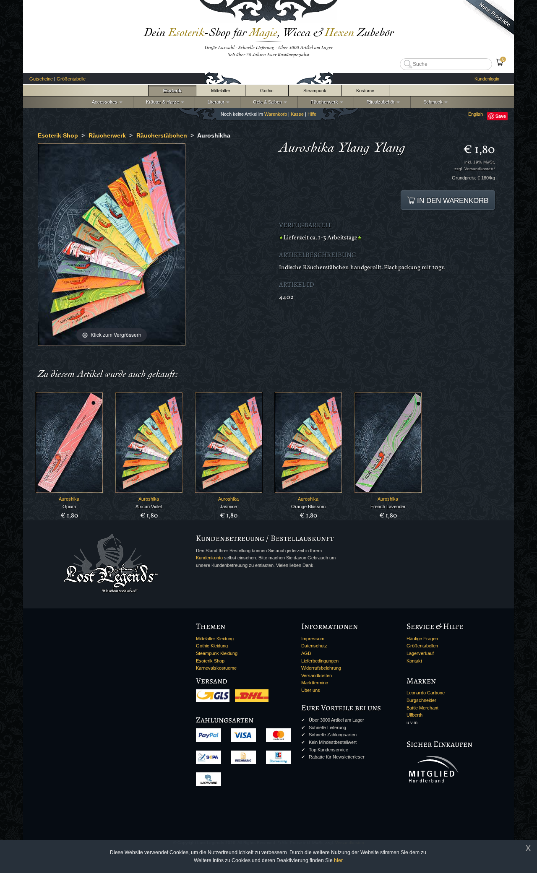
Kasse (297, 114)
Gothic (267, 90)
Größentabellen (422, 645)
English (475, 114)
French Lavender (388, 506)
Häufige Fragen (422, 638)
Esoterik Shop (210, 660)
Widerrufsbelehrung (321, 667)
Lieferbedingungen (320, 660)
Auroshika (69, 498)
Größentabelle (71, 78)
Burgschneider (421, 700)
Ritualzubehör (379, 101)
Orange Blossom (308, 506)
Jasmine (228, 506)
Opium (69, 506)
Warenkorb (275, 114)
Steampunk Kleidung (216, 653)
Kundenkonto (209, 557)
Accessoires (103, 101)
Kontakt (414, 660)
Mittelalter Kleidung (215, 638)
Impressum (312, 638)
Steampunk (314, 90)
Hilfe (312, 114)
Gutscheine (41, 78)
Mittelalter (220, 90)
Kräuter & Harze (161, 101)
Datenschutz (314, 645)
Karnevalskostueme (216, 667)
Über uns (310, 690)
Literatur (214, 101)
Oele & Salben (266, 101)
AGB (306, 653)
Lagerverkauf (420, 653)
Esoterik (172, 90)
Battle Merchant (422, 707)
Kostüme (365, 90)
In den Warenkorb (451, 200)
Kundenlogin (486, 78)
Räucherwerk (323, 101)
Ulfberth (414, 714)
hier (338, 860)
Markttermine (314, 682)
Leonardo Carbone (426, 692)
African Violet (149, 506)
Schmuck (432, 101)
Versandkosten (316, 675)
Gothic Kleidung (212, 645)
